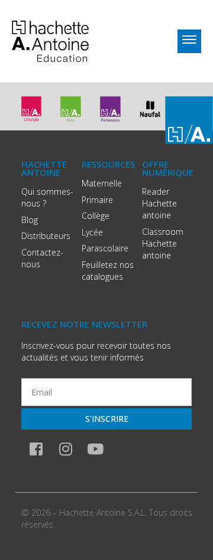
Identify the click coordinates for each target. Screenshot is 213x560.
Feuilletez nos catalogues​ (108, 270)
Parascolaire (105, 248)
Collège (95, 215)
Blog (29, 219)
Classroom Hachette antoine (162, 243)
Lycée (92, 232)
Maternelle (102, 183)
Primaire (97, 199)
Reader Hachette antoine (159, 203)
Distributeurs (45, 235)
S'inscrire (106, 418)
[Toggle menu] (189, 41)
